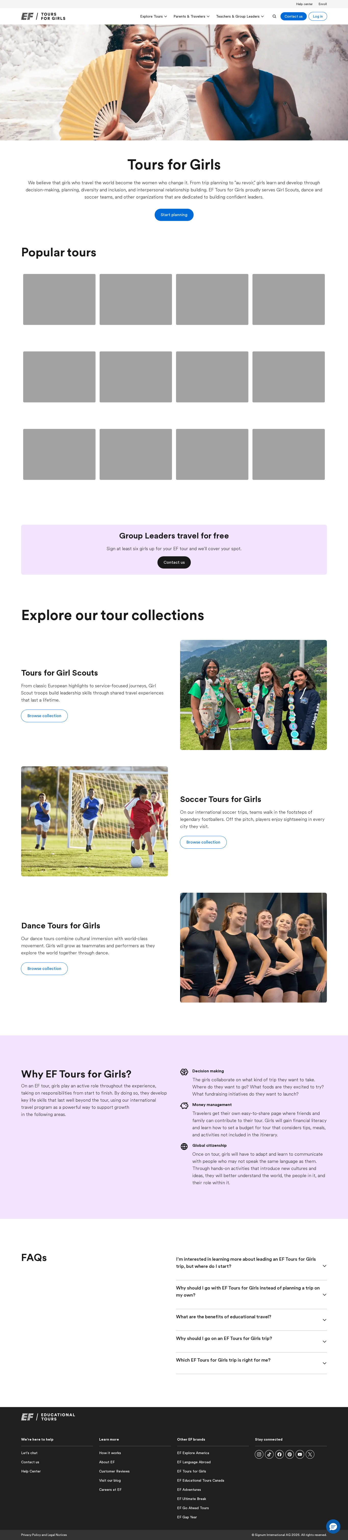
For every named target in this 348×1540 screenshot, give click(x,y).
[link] (43, 16)
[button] (44, 716)
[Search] (274, 16)
